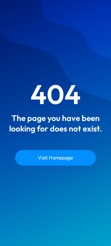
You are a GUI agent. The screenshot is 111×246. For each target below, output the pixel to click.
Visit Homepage (55, 158)
